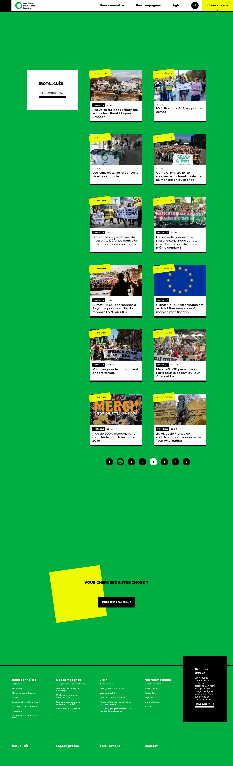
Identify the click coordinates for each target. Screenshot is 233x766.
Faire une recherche (116, 602)
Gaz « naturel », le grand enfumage (68, 689)
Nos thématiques (158, 680)
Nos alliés (17, 711)
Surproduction (152, 688)
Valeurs (16, 697)
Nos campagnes (148, 5)
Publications (110, 746)
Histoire (16, 684)
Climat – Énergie (153, 684)
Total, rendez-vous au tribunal (71, 684)
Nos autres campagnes (68, 709)
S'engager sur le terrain (112, 688)
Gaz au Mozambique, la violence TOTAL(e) (68, 703)
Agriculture (151, 693)
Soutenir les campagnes (113, 697)
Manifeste (17, 688)
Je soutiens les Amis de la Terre (25, 716)
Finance (149, 697)
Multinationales (153, 702)
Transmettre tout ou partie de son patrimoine (115, 703)
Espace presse (67, 746)
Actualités (20, 746)
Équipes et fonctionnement (26, 702)
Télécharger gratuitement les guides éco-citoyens (115, 710)
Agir (176, 5)
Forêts (148, 706)
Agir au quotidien (109, 693)
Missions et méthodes (23, 693)
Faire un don (106, 684)
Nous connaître (112, 5)
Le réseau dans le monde (24, 706)
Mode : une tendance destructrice (67, 696)
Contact (151, 746)
